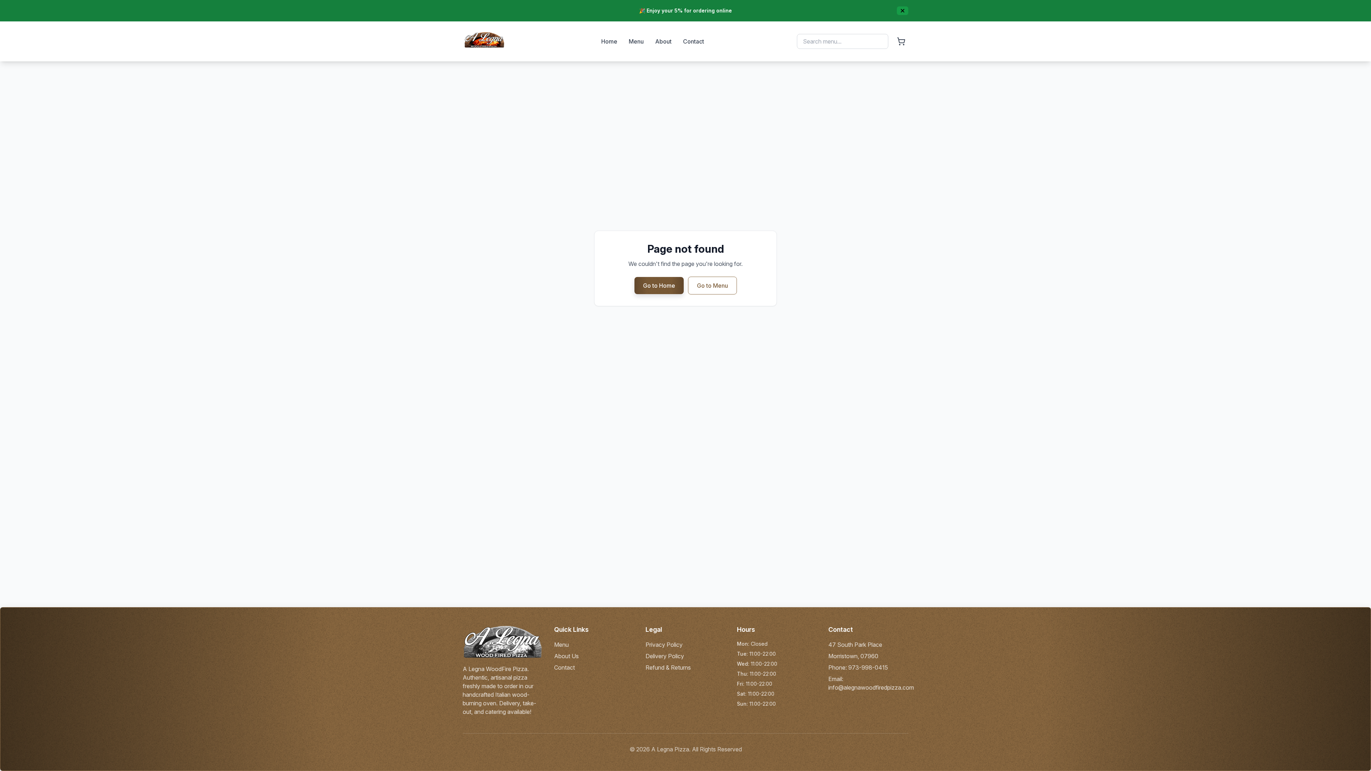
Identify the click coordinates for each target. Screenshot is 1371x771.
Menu (636, 41)
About (663, 41)
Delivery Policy (665, 656)
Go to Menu (712, 285)
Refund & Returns (668, 667)
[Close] (902, 10)
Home (609, 41)
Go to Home (659, 285)
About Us (566, 656)
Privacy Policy (664, 644)
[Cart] (901, 41)
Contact (693, 41)
